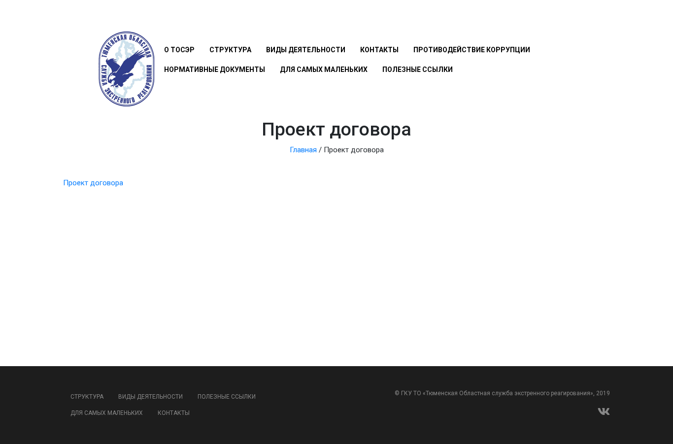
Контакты (379, 50)
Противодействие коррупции (471, 50)
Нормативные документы (214, 69)
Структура (230, 50)
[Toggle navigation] (170, 20)
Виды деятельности (305, 50)
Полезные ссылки (417, 69)
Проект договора (93, 182)
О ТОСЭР (179, 50)
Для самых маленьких (324, 69)
